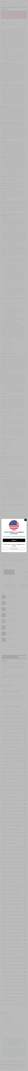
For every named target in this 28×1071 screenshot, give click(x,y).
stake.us (19, 544)
